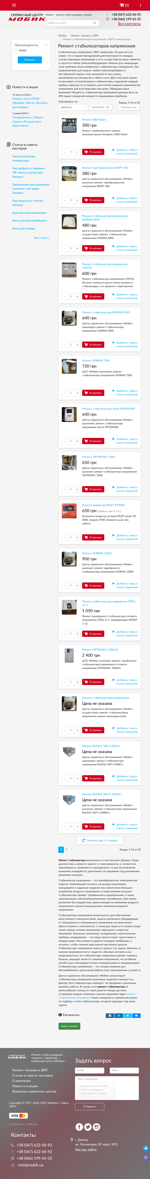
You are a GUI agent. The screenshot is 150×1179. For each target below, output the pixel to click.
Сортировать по (68, 101)
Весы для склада (23, 228)
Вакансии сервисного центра (34, 1091)
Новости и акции (25, 87)
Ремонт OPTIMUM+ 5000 (98, 457)
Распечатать (71, 1015)
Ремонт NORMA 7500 (96, 360)
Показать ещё (101, 840)
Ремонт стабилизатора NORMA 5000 (106, 312)
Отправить (89, 1106)
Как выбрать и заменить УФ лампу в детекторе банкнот (28, 172)
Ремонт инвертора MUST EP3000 (103, 505)
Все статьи (40, 238)
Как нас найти (85, 1149)
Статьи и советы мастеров (25, 146)
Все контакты (129, 24)
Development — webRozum (23, 1124)
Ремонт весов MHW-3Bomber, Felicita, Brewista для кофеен (29, 103)
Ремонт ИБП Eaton (94, 119)
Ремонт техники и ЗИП (29, 1070)
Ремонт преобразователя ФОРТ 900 (105, 168)
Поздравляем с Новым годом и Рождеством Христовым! (27, 121)
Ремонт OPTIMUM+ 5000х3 (100, 649)
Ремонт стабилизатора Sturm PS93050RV (108, 408)
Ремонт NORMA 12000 (97, 553)
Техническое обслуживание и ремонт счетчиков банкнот (30, 189)
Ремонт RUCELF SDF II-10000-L (102, 794)
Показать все (128, 107)
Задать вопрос (69, 1026)
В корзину (96, 152)
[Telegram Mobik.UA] (145, 1148)
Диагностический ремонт (29, 212)
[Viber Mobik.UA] (145, 1157)
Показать (30, 60)
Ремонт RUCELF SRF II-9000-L (101, 746)
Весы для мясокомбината (29, 220)
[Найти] (95, 23)
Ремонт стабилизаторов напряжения (105, 698)
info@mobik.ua (27, 1165)
